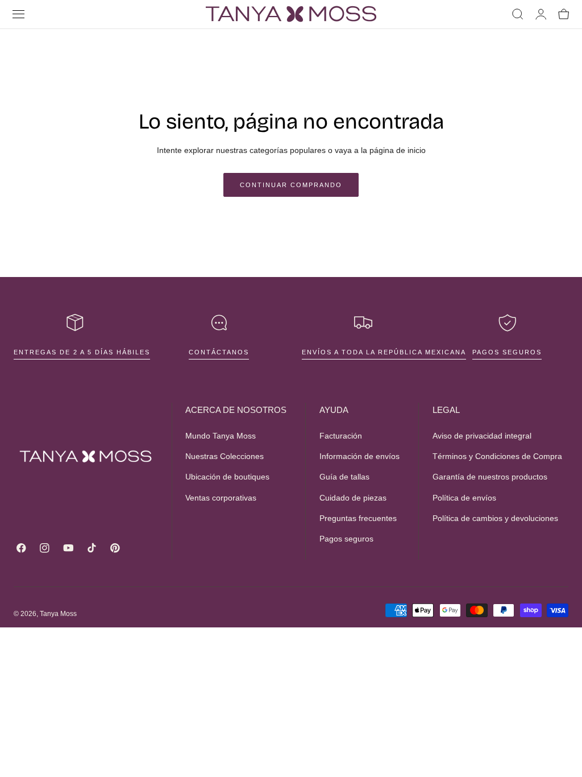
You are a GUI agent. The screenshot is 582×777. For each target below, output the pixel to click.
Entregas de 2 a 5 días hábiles (82, 352)
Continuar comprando (291, 184)
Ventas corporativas (220, 497)
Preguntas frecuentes (358, 518)
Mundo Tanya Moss (220, 435)
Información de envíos (359, 456)
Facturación (340, 435)
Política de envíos (464, 497)
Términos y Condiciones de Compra (497, 456)
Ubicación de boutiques (227, 476)
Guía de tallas (344, 476)
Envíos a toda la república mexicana (384, 352)
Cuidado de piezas (352, 497)
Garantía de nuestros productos (490, 476)
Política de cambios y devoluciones (495, 518)
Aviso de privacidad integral (482, 435)
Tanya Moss (58, 614)
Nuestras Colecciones (224, 456)
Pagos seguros (507, 352)
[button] (19, 14)
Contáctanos (219, 352)
